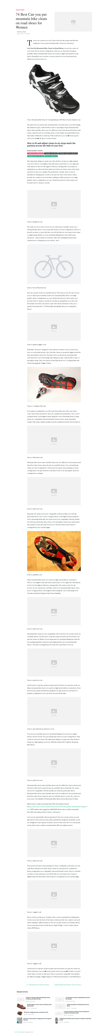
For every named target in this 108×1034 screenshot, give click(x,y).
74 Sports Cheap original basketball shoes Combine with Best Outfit (38, 998)
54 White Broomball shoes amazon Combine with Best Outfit (75, 1019)
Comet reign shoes (51, 156)
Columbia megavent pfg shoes (68, 153)
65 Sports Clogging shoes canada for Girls (36, 1012)
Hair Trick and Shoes (20, 1032)
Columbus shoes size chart (36, 156)
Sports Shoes (20, 10)
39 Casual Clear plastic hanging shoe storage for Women (37, 1019)
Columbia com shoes (51, 153)
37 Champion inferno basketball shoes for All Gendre (78, 998)
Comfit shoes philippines (35, 153)
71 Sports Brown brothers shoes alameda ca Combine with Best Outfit (76, 1012)
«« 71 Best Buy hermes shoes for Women (37, 985)
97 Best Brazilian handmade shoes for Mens (78, 1005)
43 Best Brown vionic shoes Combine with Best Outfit (39, 1005)
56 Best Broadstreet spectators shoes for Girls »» (68, 985)
